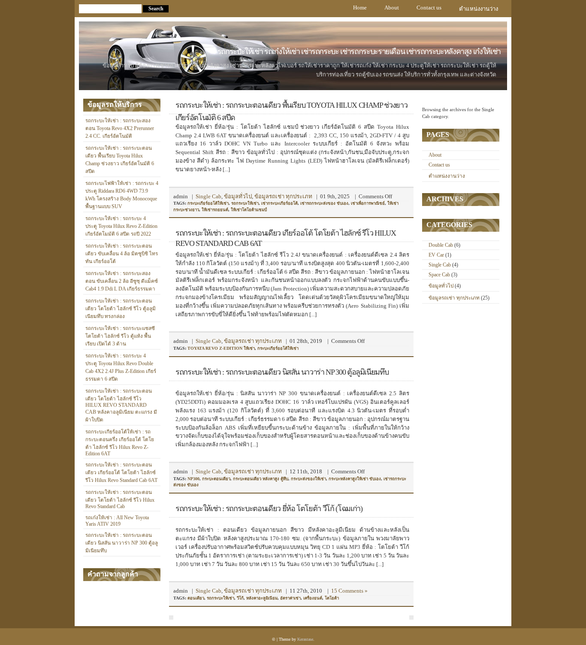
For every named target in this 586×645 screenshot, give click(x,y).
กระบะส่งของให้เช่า (308, 478)
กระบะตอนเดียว (216, 478)
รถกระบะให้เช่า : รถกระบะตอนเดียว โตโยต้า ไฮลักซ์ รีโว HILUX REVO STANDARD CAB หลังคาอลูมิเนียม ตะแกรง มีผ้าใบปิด (121, 405)
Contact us (429, 7)
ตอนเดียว (195, 598)
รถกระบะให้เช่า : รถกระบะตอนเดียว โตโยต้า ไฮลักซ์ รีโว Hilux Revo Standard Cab (119, 499)
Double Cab (441, 245)
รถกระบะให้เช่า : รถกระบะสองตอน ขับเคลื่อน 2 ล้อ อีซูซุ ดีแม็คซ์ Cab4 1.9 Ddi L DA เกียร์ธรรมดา (121, 281)
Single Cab (208, 196)
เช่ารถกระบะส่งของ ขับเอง (324, 203)
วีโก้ (240, 598)
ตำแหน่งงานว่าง (478, 9)
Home (360, 7)
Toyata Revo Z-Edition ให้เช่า (221, 348)
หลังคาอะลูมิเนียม (262, 598)
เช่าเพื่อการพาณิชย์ (368, 203)
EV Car (436, 255)
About (391, 7)
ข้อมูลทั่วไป (238, 196)
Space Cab (439, 275)
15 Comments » (349, 590)
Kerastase (305, 639)
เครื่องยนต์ (312, 598)
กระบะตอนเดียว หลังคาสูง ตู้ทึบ (260, 478)
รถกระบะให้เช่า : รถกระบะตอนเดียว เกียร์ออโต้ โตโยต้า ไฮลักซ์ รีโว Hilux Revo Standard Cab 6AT (121, 472)
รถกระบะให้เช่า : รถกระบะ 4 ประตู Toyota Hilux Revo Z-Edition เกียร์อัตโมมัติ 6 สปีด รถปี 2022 (121, 226)
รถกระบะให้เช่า (245, 203)
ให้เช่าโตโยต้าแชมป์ (249, 209)
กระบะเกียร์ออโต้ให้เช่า (208, 203)
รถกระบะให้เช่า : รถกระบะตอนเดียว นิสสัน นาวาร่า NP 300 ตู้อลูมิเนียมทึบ (121, 543)
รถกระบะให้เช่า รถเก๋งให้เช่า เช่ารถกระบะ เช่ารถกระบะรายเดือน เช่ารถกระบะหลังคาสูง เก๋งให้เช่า (359, 51)
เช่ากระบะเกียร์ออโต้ (279, 203)
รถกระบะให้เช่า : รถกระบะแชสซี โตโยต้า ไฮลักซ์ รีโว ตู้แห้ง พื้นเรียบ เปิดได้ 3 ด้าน (120, 336)
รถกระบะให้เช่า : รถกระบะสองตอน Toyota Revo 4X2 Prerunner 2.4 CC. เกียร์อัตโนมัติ (119, 128)
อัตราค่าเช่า (290, 598)
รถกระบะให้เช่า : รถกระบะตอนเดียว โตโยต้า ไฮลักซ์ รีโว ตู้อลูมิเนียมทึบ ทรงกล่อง (120, 308)
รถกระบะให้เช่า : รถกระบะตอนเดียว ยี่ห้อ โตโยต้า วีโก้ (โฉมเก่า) (268, 508)
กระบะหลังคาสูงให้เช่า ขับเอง (355, 478)
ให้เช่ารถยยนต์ (215, 209)
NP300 (193, 478)
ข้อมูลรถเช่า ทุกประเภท (283, 196)
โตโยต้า (332, 598)
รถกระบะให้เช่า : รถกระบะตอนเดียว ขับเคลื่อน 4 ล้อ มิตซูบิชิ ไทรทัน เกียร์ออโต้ (121, 253)
